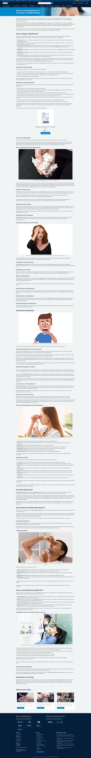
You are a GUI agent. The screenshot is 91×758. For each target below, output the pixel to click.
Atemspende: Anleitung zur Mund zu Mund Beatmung (65, 740)
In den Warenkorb (45, 133)
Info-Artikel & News (40, 738)
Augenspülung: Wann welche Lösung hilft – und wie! (65, 734)
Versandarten (39, 741)
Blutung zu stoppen (35, 258)
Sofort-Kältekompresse (27, 74)
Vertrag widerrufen (40, 751)
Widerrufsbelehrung (40, 744)
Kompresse (37, 49)
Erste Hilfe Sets (24, 5)
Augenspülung (57, 5)
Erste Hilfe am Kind (43, 108)
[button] (6, 6)
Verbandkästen (32, 5)
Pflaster (63, 5)
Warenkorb (81, 3)
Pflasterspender (69, 5)
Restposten (39, 739)
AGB (37, 746)
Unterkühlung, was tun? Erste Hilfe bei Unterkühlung (65, 743)
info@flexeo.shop (19, 740)
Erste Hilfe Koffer (16, 5)
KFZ (37, 5)
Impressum (39, 749)
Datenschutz (39, 748)
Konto (75, 3)
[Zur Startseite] (5, 3)
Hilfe (87, 3)
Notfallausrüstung (49, 5)
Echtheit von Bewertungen (41, 745)
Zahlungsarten (39, 743)
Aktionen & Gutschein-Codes (41, 740)
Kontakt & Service (40, 736)
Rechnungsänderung (40, 734)
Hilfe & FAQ (39, 735)
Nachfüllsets (42, 5)
